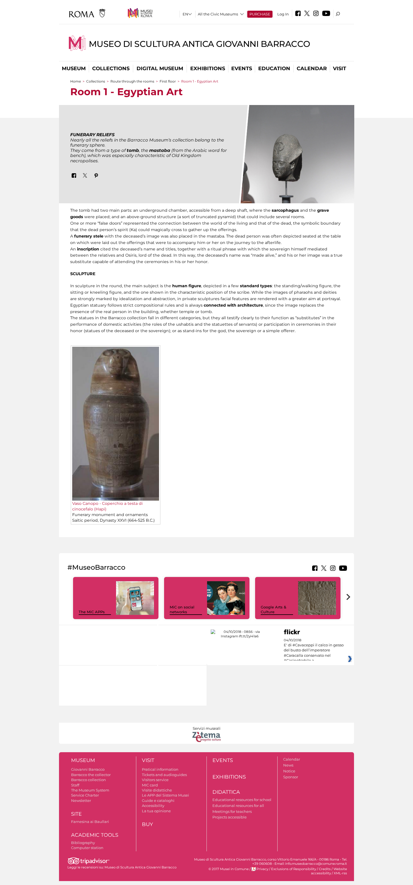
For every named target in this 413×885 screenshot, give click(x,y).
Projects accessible (229, 817)
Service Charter (85, 795)
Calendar (312, 68)
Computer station (87, 847)
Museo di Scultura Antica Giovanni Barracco (199, 44)
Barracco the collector (91, 774)
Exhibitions (207, 68)
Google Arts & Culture (273, 609)
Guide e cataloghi (158, 800)
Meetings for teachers (232, 811)
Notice (289, 771)
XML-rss (340, 873)
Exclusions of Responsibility (293, 869)
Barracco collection (88, 779)
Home (75, 81)
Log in (283, 14)
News (288, 765)
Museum (74, 68)
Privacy (262, 869)
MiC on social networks (182, 609)
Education (274, 68)
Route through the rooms (132, 81)
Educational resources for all (238, 805)
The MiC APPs (92, 612)
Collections (111, 68)
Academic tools (94, 835)
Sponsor (290, 777)
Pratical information (160, 769)
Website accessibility (329, 871)
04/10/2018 (314, 650)
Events (241, 68)
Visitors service (155, 779)
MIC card (150, 785)
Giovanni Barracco (88, 769)
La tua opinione (156, 811)
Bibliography (83, 842)
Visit (339, 68)
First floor (168, 81)
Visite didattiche (157, 790)
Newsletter (81, 800)
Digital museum (160, 68)
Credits (325, 869)
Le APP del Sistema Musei (165, 795)
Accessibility (153, 805)
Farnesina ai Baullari (90, 821)
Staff (75, 785)
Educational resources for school (241, 799)
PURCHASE (259, 14)
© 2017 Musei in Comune (228, 869)
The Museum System (90, 790)
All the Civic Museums (218, 14)
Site (76, 813)
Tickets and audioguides (164, 774)
